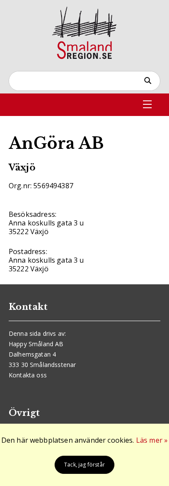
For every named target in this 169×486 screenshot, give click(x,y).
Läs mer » (152, 440)
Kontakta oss (28, 375)
